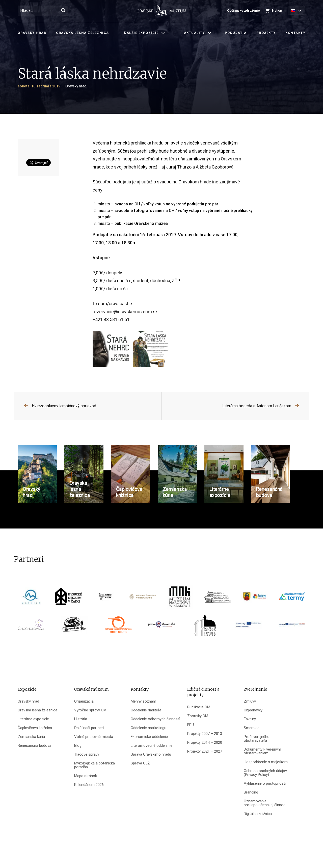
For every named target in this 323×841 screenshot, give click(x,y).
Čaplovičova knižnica (35, 728)
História (80, 719)
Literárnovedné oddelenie (151, 746)
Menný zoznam (143, 701)
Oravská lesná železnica (82, 33)
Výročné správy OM (90, 710)
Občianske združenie (243, 10)
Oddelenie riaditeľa (146, 710)
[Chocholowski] (31, 626)
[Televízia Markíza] (31, 598)
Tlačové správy (86, 754)
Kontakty (295, 33)
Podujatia (236, 33)
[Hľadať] (63, 11)
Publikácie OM (198, 707)
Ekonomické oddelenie (149, 737)
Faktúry (250, 719)
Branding (251, 792)
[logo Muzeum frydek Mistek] (205, 626)
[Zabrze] (254, 598)
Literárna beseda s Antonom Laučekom (256, 405)
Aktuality (194, 33)
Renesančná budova (34, 746)
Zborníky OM (197, 716)
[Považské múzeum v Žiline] (106, 598)
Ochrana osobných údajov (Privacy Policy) (265, 773)
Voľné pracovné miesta (93, 737)
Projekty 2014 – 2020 (204, 742)
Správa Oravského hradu (151, 754)
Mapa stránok (85, 776)
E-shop (277, 10)
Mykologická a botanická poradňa (94, 765)
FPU (190, 725)
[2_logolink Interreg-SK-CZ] (292, 626)
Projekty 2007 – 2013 (204, 734)
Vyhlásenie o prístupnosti (265, 783)
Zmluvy (250, 701)
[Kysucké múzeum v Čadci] (68, 598)
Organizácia (84, 701)
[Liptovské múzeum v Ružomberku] (142, 598)
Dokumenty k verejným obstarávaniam (262, 751)
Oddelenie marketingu (148, 728)
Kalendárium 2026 (89, 785)
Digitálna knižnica (258, 814)
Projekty (266, 33)
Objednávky (253, 710)
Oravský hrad (32, 33)
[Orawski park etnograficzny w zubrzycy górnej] (217, 598)
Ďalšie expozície (141, 33)
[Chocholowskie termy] (292, 598)
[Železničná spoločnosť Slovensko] (118, 626)
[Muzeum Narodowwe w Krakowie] (180, 598)
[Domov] (161, 10)
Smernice (251, 728)
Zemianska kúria (31, 737)
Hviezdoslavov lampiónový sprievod (64, 405)
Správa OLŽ (140, 763)
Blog (78, 746)
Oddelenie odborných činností (155, 719)
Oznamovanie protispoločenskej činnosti (265, 803)
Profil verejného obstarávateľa (257, 738)
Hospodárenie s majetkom (266, 762)
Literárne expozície (33, 719)
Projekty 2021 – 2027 (204, 751)
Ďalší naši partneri (89, 728)
